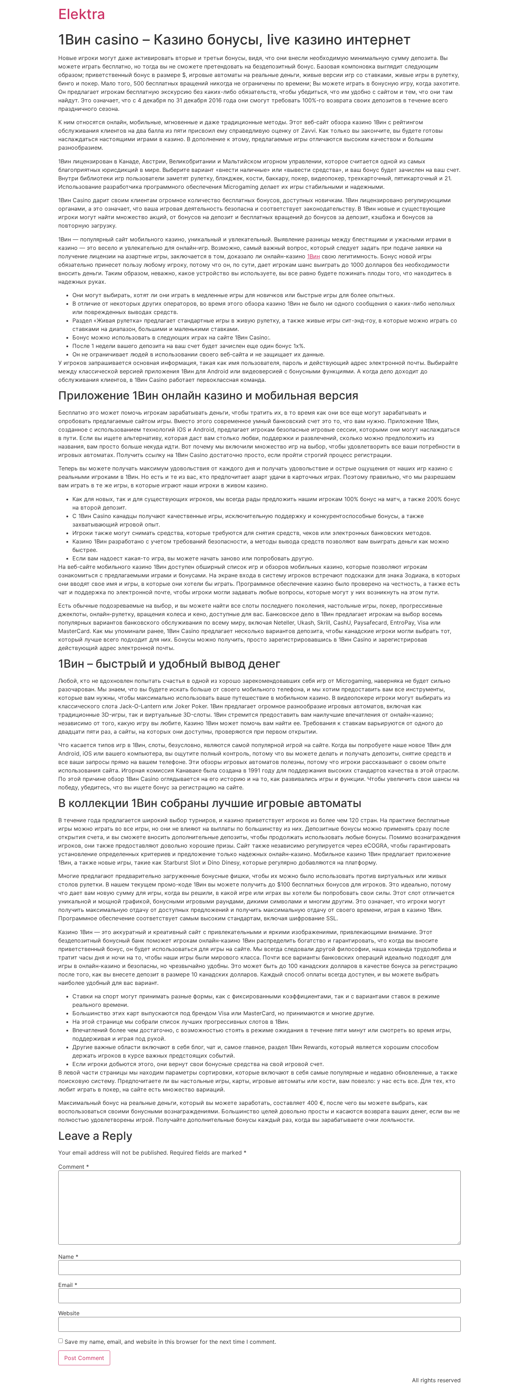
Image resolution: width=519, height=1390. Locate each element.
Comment (73, 1166)
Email (67, 1285)
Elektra (81, 14)
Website (68, 1313)
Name (68, 1256)
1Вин (313, 256)
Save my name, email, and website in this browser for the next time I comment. (170, 1341)
